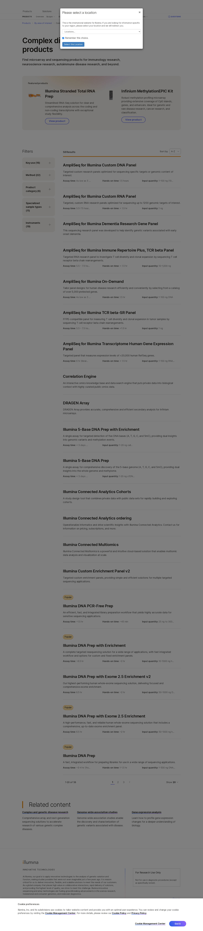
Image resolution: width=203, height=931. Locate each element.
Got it (178, 923)
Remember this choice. (76, 38)
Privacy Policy (138, 913)
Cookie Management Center (60, 913)
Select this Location (73, 44)
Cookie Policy (119, 913)
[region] (101, 914)
